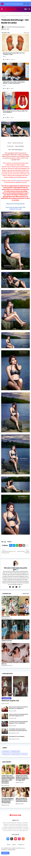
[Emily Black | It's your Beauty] (5, 738)
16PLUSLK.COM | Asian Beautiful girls (15, 569)
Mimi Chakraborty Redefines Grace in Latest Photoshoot (21, 800)
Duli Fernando (6, 616)
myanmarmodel (16, 754)
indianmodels (5, 754)
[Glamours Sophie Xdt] (15, 686)
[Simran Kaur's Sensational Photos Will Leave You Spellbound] (5, 709)
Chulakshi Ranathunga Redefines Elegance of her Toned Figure (18, 722)
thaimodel (24, 754)
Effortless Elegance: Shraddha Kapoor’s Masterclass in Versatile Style (8, 800)
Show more (26, 593)
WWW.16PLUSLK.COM (16, 209)
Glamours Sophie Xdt (10, 701)
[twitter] (13, 587)
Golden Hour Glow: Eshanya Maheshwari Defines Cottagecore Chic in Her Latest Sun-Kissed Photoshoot (8, 779)
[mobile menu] (2, 9)
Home (3, 15)
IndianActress (5, 751)
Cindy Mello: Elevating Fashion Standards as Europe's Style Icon (18, 729)
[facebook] (10, 587)
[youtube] (16, 587)
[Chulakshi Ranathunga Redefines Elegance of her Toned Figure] (5, 724)
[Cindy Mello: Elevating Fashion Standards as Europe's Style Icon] (5, 731)
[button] (24, 4)
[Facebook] (10, 545)
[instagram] (19, 587)
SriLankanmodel (15, 751)
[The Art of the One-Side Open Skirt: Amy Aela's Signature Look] (5, 716)
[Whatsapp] (17, 545)
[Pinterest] (20, 545)
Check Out (11, 849)
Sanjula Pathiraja (7, 640)
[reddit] (23, 838)
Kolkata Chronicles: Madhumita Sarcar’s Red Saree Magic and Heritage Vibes (22, 778)
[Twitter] (13, 545)
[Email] (23, 545)
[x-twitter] (11, 838)
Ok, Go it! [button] (5, 853)
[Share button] (27, 545)
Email (18, 180)
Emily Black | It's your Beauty (16, 736)
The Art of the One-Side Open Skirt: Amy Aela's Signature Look (18, 715)
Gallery (7, 15)
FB (14, 180)
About (14, 844)
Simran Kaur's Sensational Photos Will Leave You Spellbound (18, 707)
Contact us (21, 844)
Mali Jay (4, 664)
